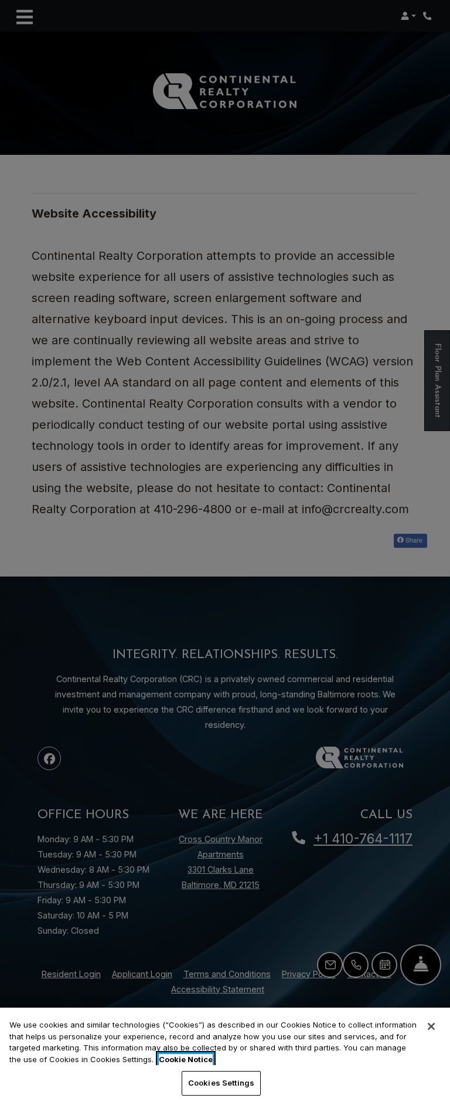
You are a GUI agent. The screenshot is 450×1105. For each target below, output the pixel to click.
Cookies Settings (221, 1082)
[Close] (431, 1026)
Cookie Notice (186, 1059)
